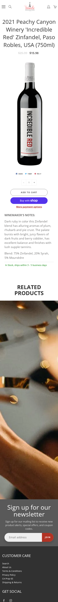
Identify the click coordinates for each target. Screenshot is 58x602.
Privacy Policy (8, 575)
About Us (6, 567)
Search (5, 563)
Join (48, 537)
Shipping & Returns (12, 582)
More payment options (29, 206)
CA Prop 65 (7, 578)
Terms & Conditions (12, 571)
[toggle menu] (3, 6)
